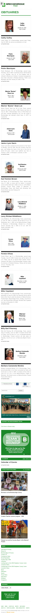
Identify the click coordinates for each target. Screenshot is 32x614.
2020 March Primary (6, 549)
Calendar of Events (9, 462)
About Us (3, 551)
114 (28, 384)
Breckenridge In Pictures (7, 553)
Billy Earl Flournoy (9, 328)
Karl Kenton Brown (9, 179)
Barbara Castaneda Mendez (12, 366)
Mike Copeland (7, 291)
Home (2, 606)
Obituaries (3, 571)
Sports (2, 573)
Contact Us (4, 554)
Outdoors (3, 578)
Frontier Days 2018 (6, 559)
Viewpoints (4, 580)
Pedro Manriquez (8, 68)
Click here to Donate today (8, 426)
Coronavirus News (5, 556)
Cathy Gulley (6, 38)
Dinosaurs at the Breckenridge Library (11, 492)
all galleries (26, 469)
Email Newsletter (5, 558)
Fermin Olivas (7, 254)
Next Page (26, 386)
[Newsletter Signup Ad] (16, 442)
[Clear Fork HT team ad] (16, 406)
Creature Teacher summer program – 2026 (12, 516)
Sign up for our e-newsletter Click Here (10, 595)
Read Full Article (5, 81)
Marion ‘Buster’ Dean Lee (11, 106)
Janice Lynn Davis (8, 143)
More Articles (26, 458)
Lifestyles (3, 561)
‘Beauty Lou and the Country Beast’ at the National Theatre (15, 540)
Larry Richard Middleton (11, 216)
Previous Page (7, 384)
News (2, 569)
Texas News (4, 575)
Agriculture (4, 576)
